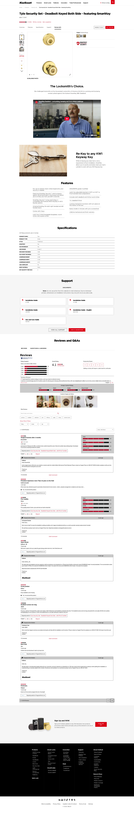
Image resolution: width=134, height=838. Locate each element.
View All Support (58, 330)
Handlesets (35, 759)
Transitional (66, 770)
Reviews (24, 348)
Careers (96, 767)
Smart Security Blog (98, 770)
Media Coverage (98, 782)
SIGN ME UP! (101, 724)
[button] (109, 27)
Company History (96, 757)
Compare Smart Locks (52, 756)
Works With (51, 759)
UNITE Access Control (36, 753)
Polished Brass (82, 32)
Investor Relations (96, 764)
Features (30, 27)
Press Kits (96, 778)
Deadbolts (35, 755)
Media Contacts (98, 780)
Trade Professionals (75, 3)
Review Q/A (58, 27)
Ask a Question (83, 757)
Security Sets (36, 766)
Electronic (35, 763)
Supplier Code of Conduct (70, 804)
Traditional (66, 768)
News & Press (97, 754)
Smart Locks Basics (51, 753)
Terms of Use (82, 804)
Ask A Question (77, 330)
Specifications (39, 27)
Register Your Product (82, 755)
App (49, 761)
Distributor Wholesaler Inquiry (97, 786)
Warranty (81, 752)
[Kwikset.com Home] (25, 3)
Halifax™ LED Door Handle (66, 759)
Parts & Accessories (36, 772)
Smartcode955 (52, 770)
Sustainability (97, 759)
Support (85, 3)
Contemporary (67, 766)
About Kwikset (98, 752)
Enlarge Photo (33, 78)
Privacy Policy (57, 804)
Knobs (34, 757)
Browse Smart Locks (52, 763)
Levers (34, 761)
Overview (21, 27)
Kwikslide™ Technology (66, 756)
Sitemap (90, 804)
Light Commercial (36, 768)
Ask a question (47, 22)
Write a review (37, 22)
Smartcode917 (52, 772)
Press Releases (98, 776)
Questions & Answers (38, 348)
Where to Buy (106, 3)
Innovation (64, 3)
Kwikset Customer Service (81, 763)
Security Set (34, 7)
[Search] (113, 2)
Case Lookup (82, 759)
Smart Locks (47, 3)
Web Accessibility (46, 804)
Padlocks (56, 3)
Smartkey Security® (66, 753)
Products (39, 3)
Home (20, 7)
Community (97, 761)
